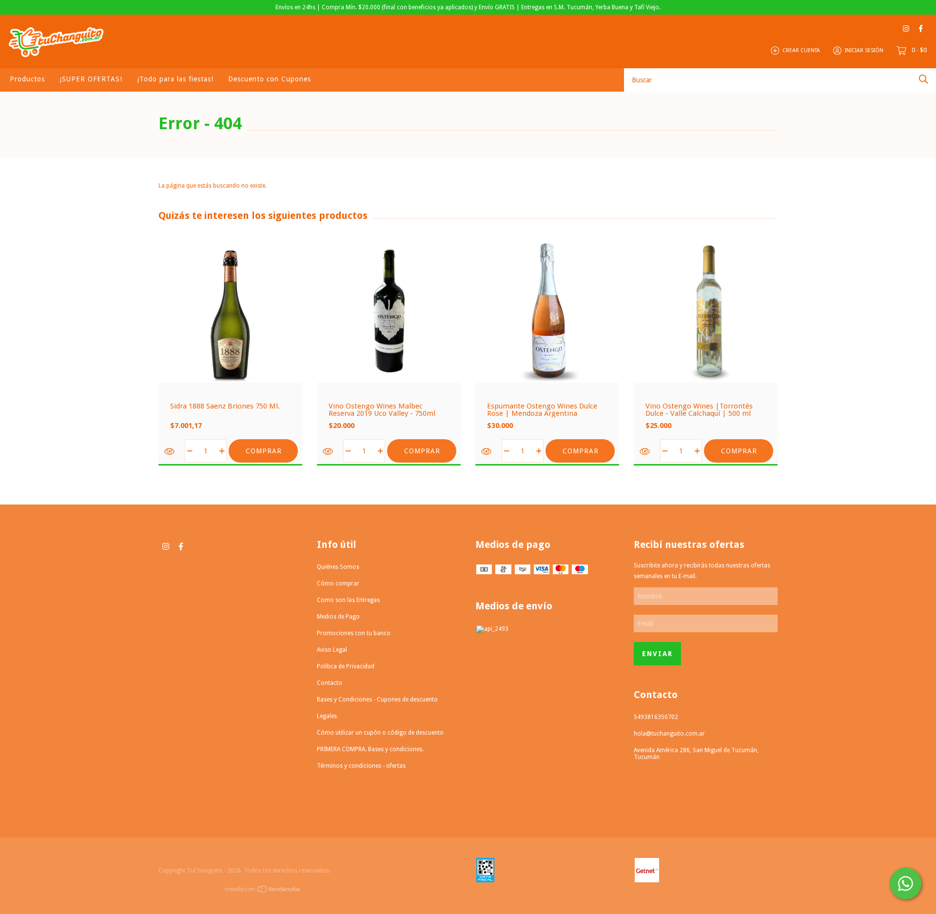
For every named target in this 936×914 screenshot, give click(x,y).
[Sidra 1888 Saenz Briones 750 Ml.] (170, 451)
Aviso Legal (332, 649)
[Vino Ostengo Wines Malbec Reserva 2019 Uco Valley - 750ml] (329, 451)
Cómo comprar (338, 583)
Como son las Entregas (348, 600)
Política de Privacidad (345, 666)
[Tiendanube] (263, 891)
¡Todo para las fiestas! (175, 79)
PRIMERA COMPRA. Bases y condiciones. (370, 749)
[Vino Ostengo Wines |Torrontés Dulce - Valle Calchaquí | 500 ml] (646, 451)
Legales (327, 716)
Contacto (329, 683)
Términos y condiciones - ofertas (361, 765)
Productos (27, 79)
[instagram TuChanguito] (906, 28)
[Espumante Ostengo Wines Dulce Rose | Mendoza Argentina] (487, 451)
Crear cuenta (801, 50)
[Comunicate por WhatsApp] (905, 883)
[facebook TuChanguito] (921, 28)
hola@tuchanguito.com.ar (669, 733)
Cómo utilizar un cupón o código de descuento (380, 732)
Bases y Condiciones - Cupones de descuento (377, 699)
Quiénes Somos (338, 567)
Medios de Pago (338, 616)
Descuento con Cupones (269, 79)
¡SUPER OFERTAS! (90, 79)
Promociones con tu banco (353, 633)
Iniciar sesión (864, 50)
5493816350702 (656, 717)
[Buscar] (923, 79)
